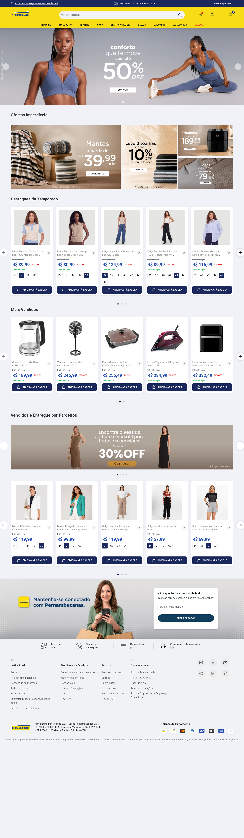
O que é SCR (108, 699)
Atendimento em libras (72, 677)
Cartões (106, 677)
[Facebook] (213, 663)
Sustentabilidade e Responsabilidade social (30, 701)
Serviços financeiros (113, 672)
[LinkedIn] (213, 673)
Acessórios (180, 25)
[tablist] (122, 302)
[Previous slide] (6, 66)
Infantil (84, 25)
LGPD (64, 693)
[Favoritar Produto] (49, 253)
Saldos (199, 25)
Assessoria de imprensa (24, 683)
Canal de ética (138, 683)
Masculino (65, 25)
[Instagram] (201, 663)
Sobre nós (16, 672)
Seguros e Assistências (114, 693)
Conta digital (108, 683)
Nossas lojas (68, 683)
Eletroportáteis (120, 25)
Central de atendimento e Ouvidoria (79, 672)
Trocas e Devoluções (72, 688)
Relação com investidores (25, 708)
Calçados (159, 25)
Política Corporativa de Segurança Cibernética (149, 695)
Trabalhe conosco (21, 688)
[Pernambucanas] (20, 14)
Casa (100, 25)
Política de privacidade (143, 672)
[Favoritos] (221, 14)
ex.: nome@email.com (172, 606)
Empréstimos (109, 688)
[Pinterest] (201, 673)
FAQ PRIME (66, 699)
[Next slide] (238, 66)
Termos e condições (142, 688)
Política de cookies (141, 677)
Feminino (46, 25)
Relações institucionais (23, 677)
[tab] (114, 102)
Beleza (142, 25)
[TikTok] (225, 673)
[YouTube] (225, 663)
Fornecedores (18, 693)
